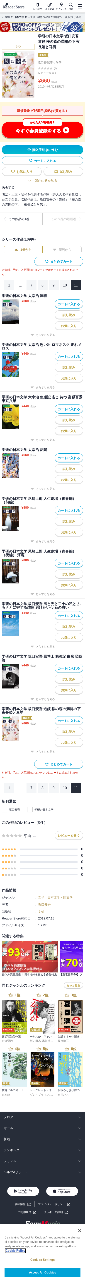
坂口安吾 (14, 809)
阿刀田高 (35, 1040)
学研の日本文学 (43, 809)
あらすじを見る (45, 335)
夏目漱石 (63, 1040)
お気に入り (24, 171)
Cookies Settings (42, 1259)
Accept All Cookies (42, 1272)
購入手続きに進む (45, 150)
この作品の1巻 (19, 219)
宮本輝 (6, 1094)
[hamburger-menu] (80, 6)
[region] (42, 1252)
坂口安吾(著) (45, 62)
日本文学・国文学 (60, 897)
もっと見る (73, 985)
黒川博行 (47, 1040)
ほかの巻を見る (46, 180)
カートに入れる (45, 161)
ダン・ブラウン (39, 1094)
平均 (27, 836)
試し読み (66, 171)
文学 (18, 46)
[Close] (80, 1231)
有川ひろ (63, 1094)
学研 (58, 62)
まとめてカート (61, 261)
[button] (55, 1212)
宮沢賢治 (7, 1040)
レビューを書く (47, 73)
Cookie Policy (15, 1250)
